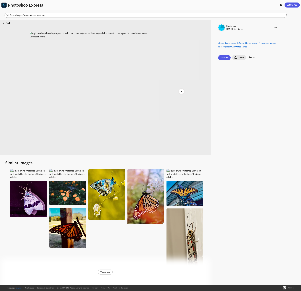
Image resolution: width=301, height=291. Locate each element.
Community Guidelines (45, 288)
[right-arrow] (181, 91)
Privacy (95, 288)
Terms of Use (105, 288)
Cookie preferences (120, 288)
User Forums (29, 288)
